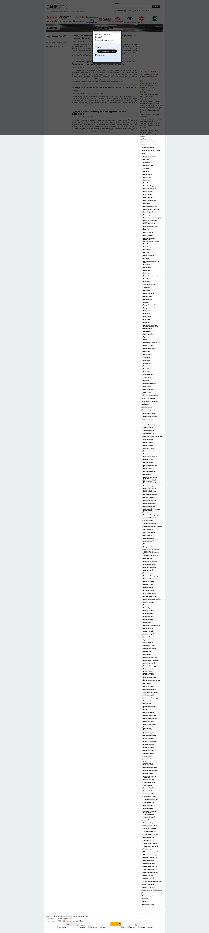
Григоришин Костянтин (151, 512)
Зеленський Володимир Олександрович (151, 550)
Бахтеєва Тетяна (148, 448)
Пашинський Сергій (150, 715)
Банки (144, 153)
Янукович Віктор (149, 869)
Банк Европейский (149, 200)
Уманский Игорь (148, 802)
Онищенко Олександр (150, 698)
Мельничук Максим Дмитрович (149, 678)
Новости (145, 893)
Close (117, 32)
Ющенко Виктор (148, 860)
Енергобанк (147, 281)
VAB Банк (146, 168)
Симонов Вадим (148, 753)
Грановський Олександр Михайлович (151, 509)
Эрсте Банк (147, 392)
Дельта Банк (147, 267)
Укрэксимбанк (148, 374)
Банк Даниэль (148, 191)
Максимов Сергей (149, 663)
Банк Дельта (147, 194)
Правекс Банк (148, 328)
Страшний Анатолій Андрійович (150, 777)
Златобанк (146, 287)
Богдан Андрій (148, 459)
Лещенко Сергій (148, 634)
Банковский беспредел (150, 401)
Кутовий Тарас (148, 619)
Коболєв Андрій (148, 590)
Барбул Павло (148, 442)
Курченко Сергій (148, 616)
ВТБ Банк (146, 264)
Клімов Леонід (148, 573)
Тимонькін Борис (149, 791)
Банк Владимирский (150, 188)
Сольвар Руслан (148, 764)
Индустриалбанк (148, 293)
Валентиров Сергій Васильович (149, 480)
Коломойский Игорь (150, 596)
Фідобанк (146, 380)
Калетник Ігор (148, 558)
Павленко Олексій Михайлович (149, 707)
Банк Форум (147, 244)
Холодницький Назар (150, 825)
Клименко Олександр (150, 579)
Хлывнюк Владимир (150, 823)
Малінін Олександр (149, 666)
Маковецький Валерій (150, 660)
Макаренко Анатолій (150, 657)
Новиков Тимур (148, 686)
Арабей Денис (148, 427)
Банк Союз (146, 229)
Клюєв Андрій (148, 587)
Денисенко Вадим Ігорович (152, 526)
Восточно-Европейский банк (151, 262)
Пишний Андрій (148, 721)
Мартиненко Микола (150, 669)
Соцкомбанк (147, 354)
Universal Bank (148, 165)
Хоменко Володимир (150, 828)
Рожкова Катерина (149, 741)
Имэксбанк (147, 290)
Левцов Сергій (148, 631)
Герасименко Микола (150, 494)
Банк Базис (147, 183)
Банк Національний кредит (151, 150)
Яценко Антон (148, 875)
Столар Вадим (148, 773)
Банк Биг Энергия (149, 186)
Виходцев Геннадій (149, 491)
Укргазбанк (147, 363)
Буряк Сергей (147, 468)
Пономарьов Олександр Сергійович (151, 727)
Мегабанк (146, 313)
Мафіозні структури (148, 887)
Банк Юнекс (147, 249)
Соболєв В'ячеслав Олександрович (149, 762)
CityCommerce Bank (149, 156)
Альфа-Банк (147, 174)
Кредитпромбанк (149, 308)
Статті (144, 901)
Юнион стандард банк (150, 395)
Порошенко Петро (149, 730)
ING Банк (146, 159)
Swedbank (146, 162)
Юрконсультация (148, 904)
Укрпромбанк (147, 366)
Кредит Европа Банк (150, 305)
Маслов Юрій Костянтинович (148, 672)
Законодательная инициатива (152, 881)
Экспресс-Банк (148, 389)
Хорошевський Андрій (150, 834)
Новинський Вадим (149, 689)
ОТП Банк (146, 319)
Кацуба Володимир (149, 564)
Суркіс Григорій (148, 779)
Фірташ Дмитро (148, 808)
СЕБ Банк (146, 351)
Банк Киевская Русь (150, 206)
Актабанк (146, 171)
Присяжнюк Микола (150, 735)
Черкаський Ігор (148, 840)
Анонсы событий (148, 147)
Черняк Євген (148, 849)
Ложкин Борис (148, 637)
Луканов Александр (150, 640)
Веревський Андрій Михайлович (150, 489)
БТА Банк (146, 258)
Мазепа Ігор (147, 654)
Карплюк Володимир (150, 561)
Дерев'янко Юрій (149, 532)
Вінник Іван (147, 474)
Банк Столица (148, 232)
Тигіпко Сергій (148, 788)
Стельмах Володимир (150, 770)
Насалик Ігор (147, 683)
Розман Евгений (148, 744)
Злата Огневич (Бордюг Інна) (151, 553)
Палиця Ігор (147, 709)
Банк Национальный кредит (152, 218)
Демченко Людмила (150, 517)
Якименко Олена (149, 863)
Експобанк (146, 279)
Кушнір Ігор (147, 622)
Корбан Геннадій (148, 602)
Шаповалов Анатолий (150, 852)
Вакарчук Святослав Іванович (150, 477)
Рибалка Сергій (148, 738)
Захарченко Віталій (149, 547)
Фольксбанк (147, 386)
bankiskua (79, 921)
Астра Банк (147, 177)
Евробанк (146, 273)
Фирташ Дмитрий (149, 817)
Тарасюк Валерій (149, 782)
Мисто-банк (147, 316)
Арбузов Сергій (148, 430)
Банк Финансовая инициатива (149, 239)
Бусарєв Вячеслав (149, 471)
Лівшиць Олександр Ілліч (151, 625)
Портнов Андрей (149, 732)
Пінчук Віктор (147, 703)
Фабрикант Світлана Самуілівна (150, 812)
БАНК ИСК (55, 917)
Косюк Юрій (147, 608)
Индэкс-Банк (147, 296)
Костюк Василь (148, 605)
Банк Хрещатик (148, 247)
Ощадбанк (146, 322)
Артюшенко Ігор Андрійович (152, 436)
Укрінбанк (146, 360)
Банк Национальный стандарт (150, 221)
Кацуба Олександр (149, 567)
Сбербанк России (149, 348)
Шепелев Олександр (150, 857)
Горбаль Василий (149, 506)
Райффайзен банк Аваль (151, 342)
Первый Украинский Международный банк (150, 326)
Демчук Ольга (148, 520)
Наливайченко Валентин (151, 680)
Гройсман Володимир (150, 515)
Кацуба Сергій (148, 570)
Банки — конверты (148, 398)
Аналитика (145, 145)
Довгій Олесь (147, 535)
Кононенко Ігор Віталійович (152, 599)
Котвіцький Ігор (148, 610)
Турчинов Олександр (150, 799)
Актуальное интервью (149, 142)
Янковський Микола (150, 866)
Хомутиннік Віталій (149, 831)
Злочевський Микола (150, 555)
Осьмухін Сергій (148, 701)
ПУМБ (145, 340)
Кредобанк (147, 310)
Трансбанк (146, 357)
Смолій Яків (147, 759)
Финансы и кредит (149, 383)
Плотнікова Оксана (149, 724)
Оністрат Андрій (148, 695)
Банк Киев (146, 203)
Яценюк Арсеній (148, 878)
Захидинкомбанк (149, 284)
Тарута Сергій (148, 785)
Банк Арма (146, 180)
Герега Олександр (149, 497)
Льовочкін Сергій (149, 645)
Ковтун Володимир (149, 593)
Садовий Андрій (148, 750)
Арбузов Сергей (148, 433)
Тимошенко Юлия (149, 794)
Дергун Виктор (148, 529)
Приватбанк (147, 331)
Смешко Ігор (147, 756)
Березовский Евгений (150, 456)
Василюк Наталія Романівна (152, 483)
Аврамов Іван (148, 422)
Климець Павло (148, 581)
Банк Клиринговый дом (151, 209)
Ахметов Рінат (148, 439)
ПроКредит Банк (148, 334)
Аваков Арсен (148, 419)
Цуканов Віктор (148, 837)
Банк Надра (147, 215)
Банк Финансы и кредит (151, 241)
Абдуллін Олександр (150, 416)
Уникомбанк (147, 377)
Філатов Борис (148, 805)
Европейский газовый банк (152, 276)
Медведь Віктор (148, 674)
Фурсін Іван (147, 820)
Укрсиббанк (147, 369)
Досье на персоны (148, 410)
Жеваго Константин (149, 544)
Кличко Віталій (148, 584)
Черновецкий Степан (150, 843)
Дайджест (145, 404)
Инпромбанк (147, 299)
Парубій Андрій (148, 712)
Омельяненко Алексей (150, 692)
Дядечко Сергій (148, 538)
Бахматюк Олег (148, 445)
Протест (145, 898)
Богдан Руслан (148, 462)
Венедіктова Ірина (149, 486)
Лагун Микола (148, 628)
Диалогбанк (147, 270)
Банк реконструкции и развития (150, 227)
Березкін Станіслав (149, 454)
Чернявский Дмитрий (150, 846)
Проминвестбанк (149, 337)
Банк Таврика (148, 235)
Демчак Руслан (147, 407)
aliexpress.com (147, 139)
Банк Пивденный (149, 223)
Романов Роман (148, 747)
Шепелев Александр (150, 855)
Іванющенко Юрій (149, 413)
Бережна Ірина (148, 451)
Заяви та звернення (148, 884)
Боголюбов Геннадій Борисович (150, 466)
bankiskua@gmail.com (80, 917)
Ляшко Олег (147, 651)
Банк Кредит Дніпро (150, 212)
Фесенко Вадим (148, 814)
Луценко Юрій (148, 642)
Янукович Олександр (150, 872)
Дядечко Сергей (148, 541)
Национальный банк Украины (152, 890)
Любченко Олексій (149, 648)
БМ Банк (146, 252)
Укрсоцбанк (147, 371)
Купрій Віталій (148, 613)
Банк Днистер (148, 197)
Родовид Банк (148, 345)
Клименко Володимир (150, 576)
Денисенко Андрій (149, 523)
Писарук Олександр (150, 718)
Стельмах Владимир (150, 767)
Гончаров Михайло (149, 503)
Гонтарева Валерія (149, 500)
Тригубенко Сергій (149, 796)
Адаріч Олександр (149, 425)
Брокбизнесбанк (148, 255)
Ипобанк (146, 302)
